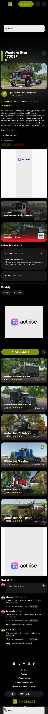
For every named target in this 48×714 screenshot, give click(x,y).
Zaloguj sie (26, 4)
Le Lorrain (10, 611)
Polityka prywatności (24, 682)
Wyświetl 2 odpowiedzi (21, 625)
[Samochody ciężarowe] (40, 215)
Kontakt (24, 670)
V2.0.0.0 (14, 253)
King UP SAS (31, 707)
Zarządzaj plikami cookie (24, 686)
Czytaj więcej (7, 140)
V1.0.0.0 (14, 276)
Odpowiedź (18, 606)
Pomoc (24, 674)
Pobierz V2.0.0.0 (22, 352)
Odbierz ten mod (15, 95)
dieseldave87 (12, 597)
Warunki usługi (24, 678)
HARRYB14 (11, 630)
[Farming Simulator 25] (5, 60)
